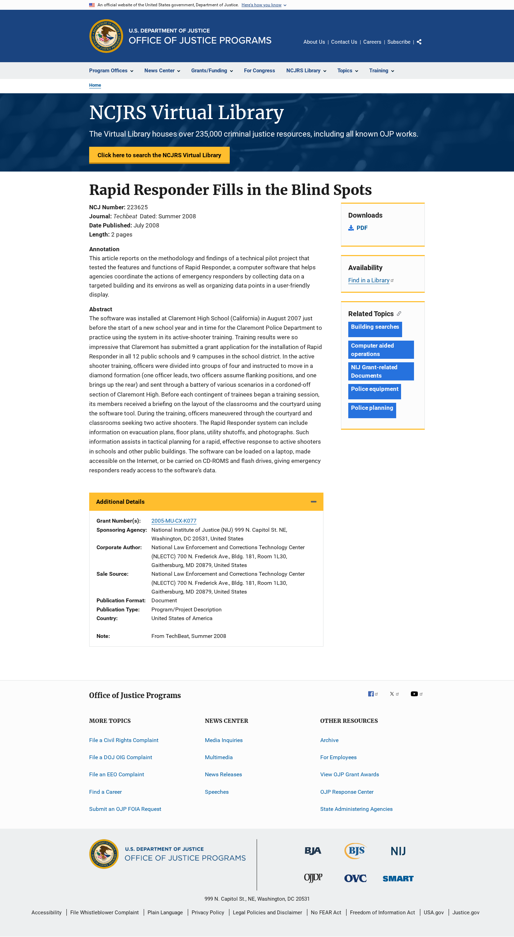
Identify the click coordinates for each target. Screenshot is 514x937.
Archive (329, 739)
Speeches (217, 792)
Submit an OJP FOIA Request (125, 809)
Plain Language (165, 912)
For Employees (338, 757)
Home (95, 85)
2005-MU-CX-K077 (174, 520)
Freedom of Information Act (382, 912)
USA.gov (434, 912)
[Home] (200, 36)
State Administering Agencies (356, 809)
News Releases (223, 774)
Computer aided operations (372, 349)
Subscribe (399, 42)
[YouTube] (418, 698)
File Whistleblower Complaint (104, 912)
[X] (397, 698)
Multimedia (219, 757)
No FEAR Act (326, 912)
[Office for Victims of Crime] (355, 883)
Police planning (372, 407)
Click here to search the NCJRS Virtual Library (159, 155)
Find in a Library (369, 280)
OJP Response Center (346, 792)
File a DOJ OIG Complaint (120, 757)
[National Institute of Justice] (398, 856)
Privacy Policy (208, 912)
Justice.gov (465, 912)
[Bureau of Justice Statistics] (355, 860)
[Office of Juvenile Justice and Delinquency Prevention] (313, 884)
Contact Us (344, 42)
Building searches (375, 326)
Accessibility (46, 912)
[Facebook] (376, 698)
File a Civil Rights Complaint (123, 739)
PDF (362, 227)
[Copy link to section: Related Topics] (397, 313)
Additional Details (120, 501)
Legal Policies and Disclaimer (267, 912)
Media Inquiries (224, 739)
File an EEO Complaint (116, 774)
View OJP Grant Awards (349, 774)
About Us (314, 42)
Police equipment (374, 388)
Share (425, 47)
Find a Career (105, 792)
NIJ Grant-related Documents (374, 371)
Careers (372, 42)
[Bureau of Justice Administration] (313, 856)
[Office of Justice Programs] (106, 36)
